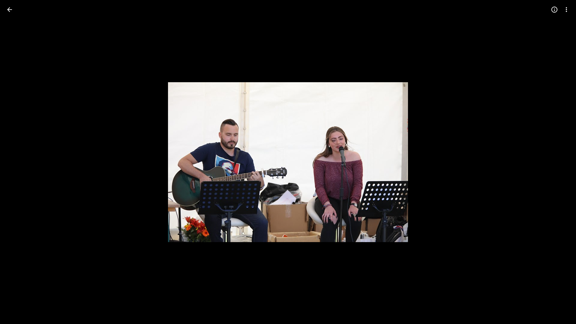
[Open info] (554, 10)
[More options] (566, 10)
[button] (16, 162)
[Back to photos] (9, 9)
